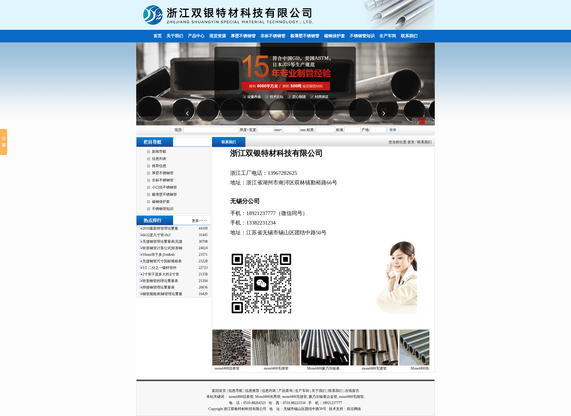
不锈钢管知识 (162, 209)
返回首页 (219, 391)
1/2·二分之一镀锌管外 (159, 268)
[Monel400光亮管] (405, 364)
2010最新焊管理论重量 (160, 228)
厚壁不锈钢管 (162, 173)
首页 (411, 142)
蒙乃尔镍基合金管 (323, 397)
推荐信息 (159, 166)
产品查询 (285, 391)
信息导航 (235, 391)
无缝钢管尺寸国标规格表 (162, 261)
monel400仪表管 (241, 397)
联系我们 (335, 391)
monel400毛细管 (258, 368)
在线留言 (352, 391)
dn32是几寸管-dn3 (156, 235)
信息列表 (159, 159)
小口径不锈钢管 (164, 187)
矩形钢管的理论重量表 (160, 281)
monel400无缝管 (356, 368)
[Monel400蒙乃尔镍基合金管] (307, 364)
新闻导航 (159, 151)
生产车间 (302, 391)
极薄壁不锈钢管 (164, 194)
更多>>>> (199, 221)
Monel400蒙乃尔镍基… (307, 368)
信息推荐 (252, 391)
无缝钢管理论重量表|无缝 (162, 241)
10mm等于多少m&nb (158, 255)
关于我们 (319, 391)
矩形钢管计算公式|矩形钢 (162, 248)
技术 (332, 409)
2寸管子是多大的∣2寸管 (160, 274)
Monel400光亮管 (405, 368)
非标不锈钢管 (162, 180)
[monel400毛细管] (258, 364)
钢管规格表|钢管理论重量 (162, 294)
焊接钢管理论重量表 (158, 287)
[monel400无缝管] (356, 364)
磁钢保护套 (161, 202)
